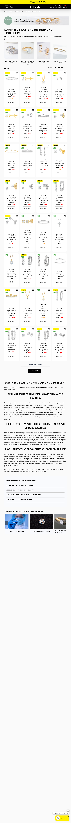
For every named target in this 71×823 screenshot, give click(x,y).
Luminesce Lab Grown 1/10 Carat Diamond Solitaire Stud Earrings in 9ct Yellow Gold (11, 198)
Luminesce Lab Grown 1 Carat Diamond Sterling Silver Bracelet (60, 273)
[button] (56, 67)
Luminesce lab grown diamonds (32, 12)
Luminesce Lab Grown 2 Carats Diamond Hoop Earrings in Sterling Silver (43, 347)
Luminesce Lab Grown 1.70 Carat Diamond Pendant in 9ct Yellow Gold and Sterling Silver (11, 273)
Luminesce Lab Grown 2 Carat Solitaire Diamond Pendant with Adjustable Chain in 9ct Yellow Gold (43, 92)
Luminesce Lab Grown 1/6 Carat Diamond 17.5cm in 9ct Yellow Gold (11, 164)
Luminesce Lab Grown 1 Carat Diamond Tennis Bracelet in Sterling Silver (43, 236)
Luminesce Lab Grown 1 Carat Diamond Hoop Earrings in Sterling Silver (43, 273)
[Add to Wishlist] (17, 73)
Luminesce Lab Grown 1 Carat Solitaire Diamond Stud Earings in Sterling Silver (27, 347)
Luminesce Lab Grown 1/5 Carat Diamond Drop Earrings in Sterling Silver (43, 163)
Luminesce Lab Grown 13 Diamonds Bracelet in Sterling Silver (27, 164)
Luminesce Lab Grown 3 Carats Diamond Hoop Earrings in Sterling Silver (59, 198)
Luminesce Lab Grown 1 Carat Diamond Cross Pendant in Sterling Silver (59, 237)
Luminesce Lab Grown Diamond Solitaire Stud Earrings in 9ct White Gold (27, 198)
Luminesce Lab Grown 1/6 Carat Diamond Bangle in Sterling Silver (11, 92)
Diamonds (11, 12)
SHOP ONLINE (32, 1)
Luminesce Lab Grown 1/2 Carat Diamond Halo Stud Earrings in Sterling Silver (59, 347)
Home (5, 12)
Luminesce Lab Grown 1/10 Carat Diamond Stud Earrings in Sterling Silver (11, 237)
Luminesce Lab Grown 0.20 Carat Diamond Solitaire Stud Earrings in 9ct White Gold (59, 93)
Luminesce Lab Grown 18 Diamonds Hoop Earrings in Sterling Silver (11, 346)
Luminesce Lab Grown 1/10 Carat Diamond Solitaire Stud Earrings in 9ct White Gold (27, 128)
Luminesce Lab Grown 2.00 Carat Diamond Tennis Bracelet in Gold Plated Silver (11, 312)
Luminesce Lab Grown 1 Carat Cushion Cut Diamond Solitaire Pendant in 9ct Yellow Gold (43, 309)
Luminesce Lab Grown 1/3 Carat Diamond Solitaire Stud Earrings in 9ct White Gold (43, 198)
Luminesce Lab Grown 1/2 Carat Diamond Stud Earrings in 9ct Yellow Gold (11, 128)
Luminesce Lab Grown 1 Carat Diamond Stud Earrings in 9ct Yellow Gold (27, 91)
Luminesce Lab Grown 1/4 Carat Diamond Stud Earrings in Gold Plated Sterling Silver (27, 235)
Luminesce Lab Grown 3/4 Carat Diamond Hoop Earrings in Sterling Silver (27, 273)
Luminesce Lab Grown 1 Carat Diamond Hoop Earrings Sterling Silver (59, 312)
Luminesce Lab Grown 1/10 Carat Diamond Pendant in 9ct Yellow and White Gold (27, 312)
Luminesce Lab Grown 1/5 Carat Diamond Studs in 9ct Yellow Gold (59, 162)
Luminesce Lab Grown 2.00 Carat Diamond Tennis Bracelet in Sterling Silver (43, 128)
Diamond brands (19, 12)
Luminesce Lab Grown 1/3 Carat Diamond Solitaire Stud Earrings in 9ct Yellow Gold (59, 128)
